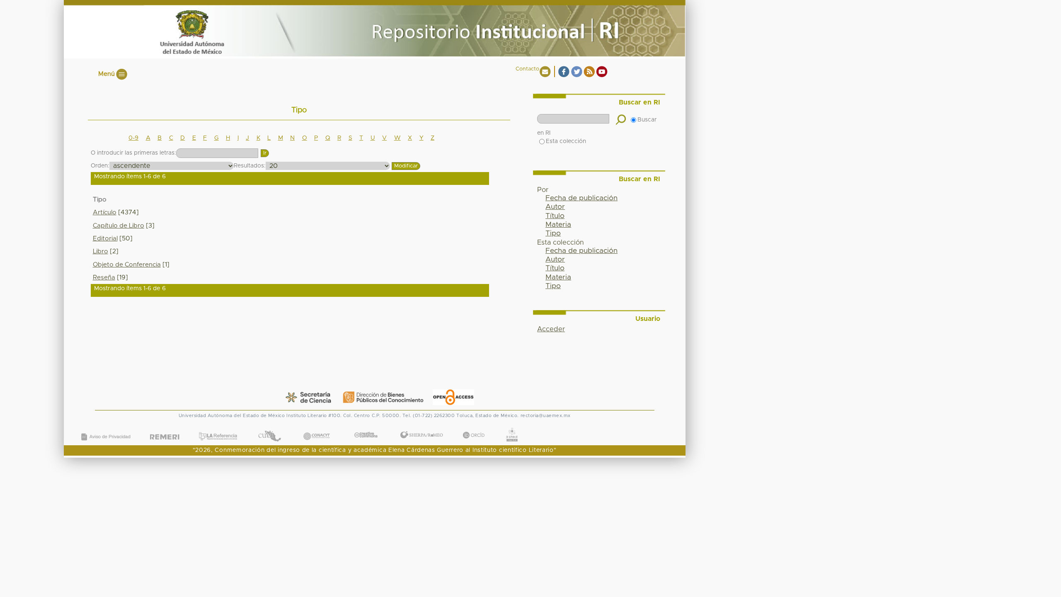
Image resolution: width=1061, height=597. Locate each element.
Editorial (105, 238)
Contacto (527, 69)
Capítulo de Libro (118, 226)
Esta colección (566, 141)
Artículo (104, 212)
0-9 (133, 138)
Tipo (553, 233)
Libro (100, 251)
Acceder (551, 329)
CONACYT (316, 428)
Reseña (104, 277)
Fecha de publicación (581, 198)
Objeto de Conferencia (127, 265)
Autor (555, 207)
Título (554, 216)
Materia (558, 224)
